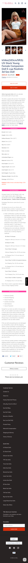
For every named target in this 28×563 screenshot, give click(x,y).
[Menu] (25, 3)
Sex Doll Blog (6, 408)
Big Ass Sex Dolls (7, 496)
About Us (5, 395)
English (13, 539)
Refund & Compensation (9, 428)
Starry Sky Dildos (7, 505)
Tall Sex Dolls (6, 492)
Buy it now (14, 87)
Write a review (14, 368)
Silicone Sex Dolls (8, 455)
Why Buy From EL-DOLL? (10, 404)
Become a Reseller (8, 416)
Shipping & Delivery (8, 432)
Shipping (4, 77)
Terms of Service (7, 436)
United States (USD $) (13, 543)
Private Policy (6, 424)
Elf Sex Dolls (6, 484)
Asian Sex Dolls (7, 476)
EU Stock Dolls (7, 451)
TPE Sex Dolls (7, 459)
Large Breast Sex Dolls (9, 500)
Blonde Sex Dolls (7, 472)
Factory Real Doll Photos (9, 400)
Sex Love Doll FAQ (8, 420)
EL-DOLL (16, 557)
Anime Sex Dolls (7, 480)
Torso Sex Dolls (7, 464)
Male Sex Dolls (7, 468)
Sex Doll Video (7, 412)
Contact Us (6, 391)
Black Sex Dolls (7, 488)
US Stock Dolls (7, 447)
